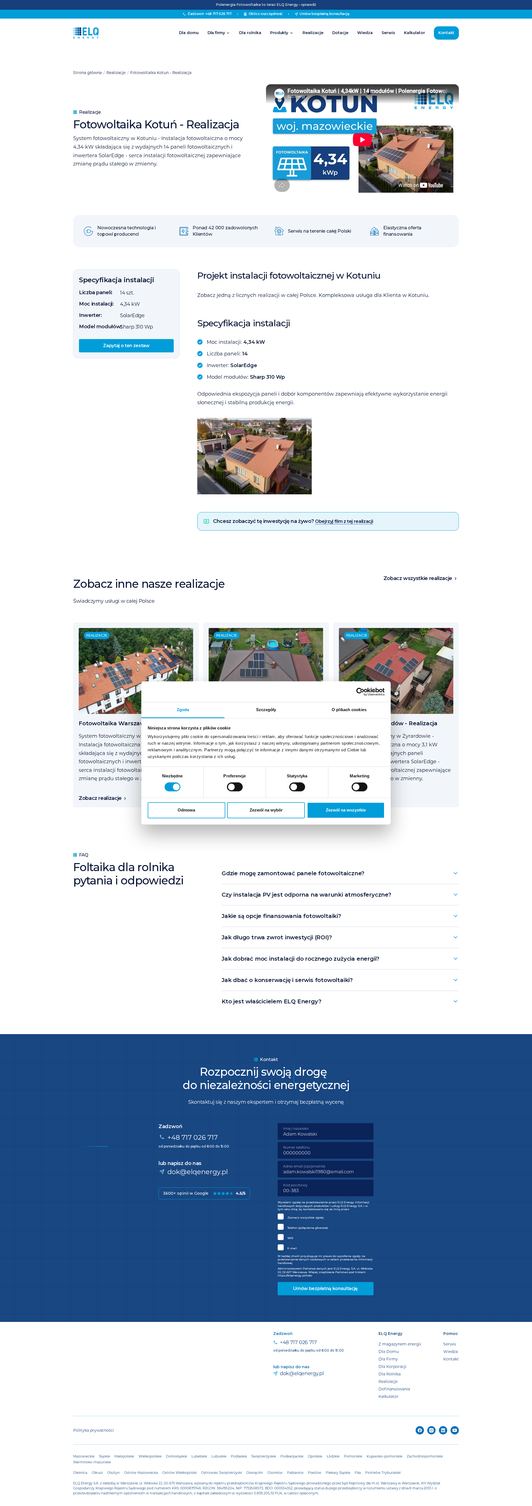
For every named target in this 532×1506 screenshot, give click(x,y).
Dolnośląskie (176, 1456)
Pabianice (295, 1472)
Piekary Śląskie (338, 1472)
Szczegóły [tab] (266, 709)
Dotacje (340, 32)
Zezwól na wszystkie (346, 810)
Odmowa (186, 810)
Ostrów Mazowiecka (141, 1472)
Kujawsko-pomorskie (384, 1456)
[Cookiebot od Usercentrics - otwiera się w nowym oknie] (360, 692)
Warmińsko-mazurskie (92, 1462)
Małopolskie (124, 1456)
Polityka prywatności (93, 1430)
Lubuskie (218, 1456)
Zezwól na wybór (266, 810)
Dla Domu (388, 1351)
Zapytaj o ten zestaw (126, 345)
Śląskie (104, 1456)
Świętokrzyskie (263, 1456)
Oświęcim (254, 1472)
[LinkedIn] (443, 1430)
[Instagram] (431, 1430)
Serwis (388, 32)
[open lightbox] (328, 456)
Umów (324, 14)
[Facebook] (420, 1430)
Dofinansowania (394, 1388)
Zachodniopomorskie (425, 1456)
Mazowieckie (83, 1456)
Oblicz (266, 14)
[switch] (235, 787)
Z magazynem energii (399, 1344)
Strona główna (87, 72)
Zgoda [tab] (183, 709)
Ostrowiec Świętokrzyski (221, 1472)
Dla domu (189, 32)
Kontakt (446, 32)
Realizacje (313, 32)
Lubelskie (199, 1456)
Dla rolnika (250, 32)
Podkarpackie (291, 1456)
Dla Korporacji (392, 1366)
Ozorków (275, 1472)
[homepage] (86, 33)
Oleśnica (80, 1472)
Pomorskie (353, 1456)
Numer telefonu (296, 1147)
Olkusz (97, 1472)
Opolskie (315, 1456)
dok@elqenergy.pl (197, 1171)
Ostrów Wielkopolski (179, 1472)
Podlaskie (239, 1456)
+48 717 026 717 (192, 1137)
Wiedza (365, 32)
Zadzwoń (209, 14)
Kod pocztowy (295, 1185)
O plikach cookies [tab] (349, 709)
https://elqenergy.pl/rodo (295, 1275)
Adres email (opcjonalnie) (304, 1166)
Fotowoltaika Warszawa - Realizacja (131, 723)
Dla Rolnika (389, 1374)
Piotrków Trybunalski (383, 1472)
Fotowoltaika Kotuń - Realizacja (160, 72)
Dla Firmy (388, 1359)
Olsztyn (113, 1472)
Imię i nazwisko (296, 1128)
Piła (358, 1472)
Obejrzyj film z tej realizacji (344, 521)
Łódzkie (333, 1456)
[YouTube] (455, 1430)
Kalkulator (414, 32)
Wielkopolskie (150, 1456)
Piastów (314, 1472)
